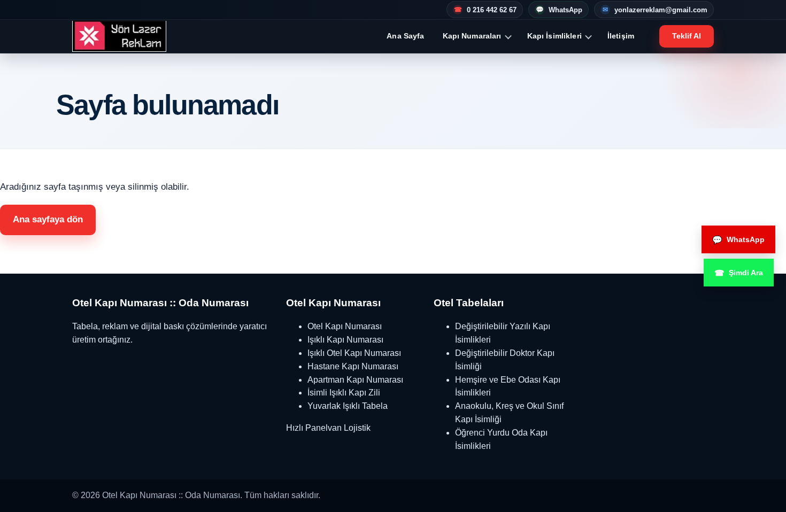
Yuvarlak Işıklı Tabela (347, 405)
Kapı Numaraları (472, 36)
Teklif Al (686, 36)
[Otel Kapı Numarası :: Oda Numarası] (119, 36)
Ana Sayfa (405, 36)
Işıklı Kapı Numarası (345, 339)
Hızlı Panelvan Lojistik (328, 427)
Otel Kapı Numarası (344, 326)
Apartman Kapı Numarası (355, 379)
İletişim (620, 36)
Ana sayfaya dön (48, 219)
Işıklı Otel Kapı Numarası (354, 353)
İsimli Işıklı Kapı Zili (343, 392)
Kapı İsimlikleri (554, 36)
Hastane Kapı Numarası (352, 366)
